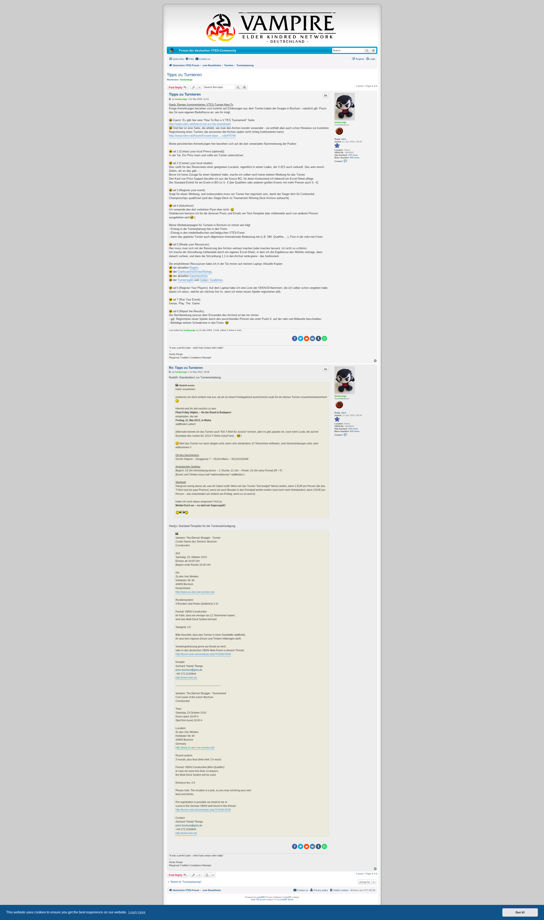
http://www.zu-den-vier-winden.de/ (195, 592)
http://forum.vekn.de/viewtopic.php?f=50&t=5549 (203, 654)
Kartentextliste (198, 276)
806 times (354, 157)
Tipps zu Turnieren (184, 74)
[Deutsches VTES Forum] (272, 27)
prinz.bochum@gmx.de (189, 669)
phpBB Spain (286, 899)
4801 (343, 139)
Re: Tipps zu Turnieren (186, 367)
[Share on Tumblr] (318, 338)
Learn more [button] (137, 912)
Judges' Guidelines (211, 280)
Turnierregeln (186, 280)
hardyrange (186, 79)
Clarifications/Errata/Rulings (195, 271)
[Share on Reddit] (306, 338)
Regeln (194, 267)
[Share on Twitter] (300, 338)
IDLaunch (261, 899)
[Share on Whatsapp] (324, 338)
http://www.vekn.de (186, 677)
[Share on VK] (312, 338)
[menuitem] (189, 59)
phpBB (260, 897)
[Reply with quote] (326, 95)
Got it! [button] (520, 912)
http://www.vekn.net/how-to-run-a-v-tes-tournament (200, 124)
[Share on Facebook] (294, 338)
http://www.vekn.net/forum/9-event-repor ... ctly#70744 (202, 135)
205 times (353, 155)
